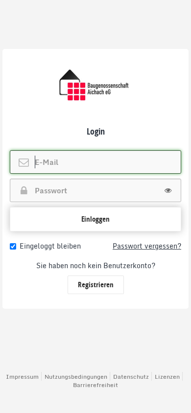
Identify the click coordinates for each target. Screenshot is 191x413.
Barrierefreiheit (95, 385)
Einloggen (95, 219)
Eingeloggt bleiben (50, 246)
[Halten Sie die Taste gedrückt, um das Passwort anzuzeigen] (168, 190)
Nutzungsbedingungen (76, 376)
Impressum (22, 376)
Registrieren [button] (96, 284)
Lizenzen (167, 376)
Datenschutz (131, 376)
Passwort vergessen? (147, 246)
